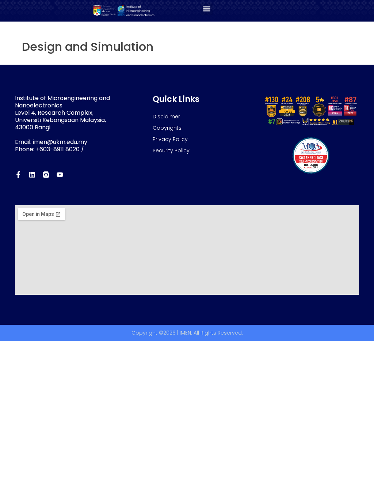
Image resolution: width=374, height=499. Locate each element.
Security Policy (171, 150)
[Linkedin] (32, 174)
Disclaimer (166, 116)
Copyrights (167, 128)
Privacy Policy (170, 139)
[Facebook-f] (18, 174)
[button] (207, 9)
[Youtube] (60, 174)
